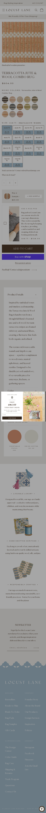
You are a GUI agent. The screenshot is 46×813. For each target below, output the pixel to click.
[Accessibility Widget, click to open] (42, 809)
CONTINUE (12, 418)
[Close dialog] (43, 393)
